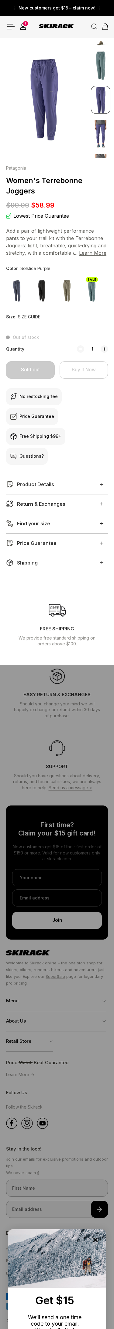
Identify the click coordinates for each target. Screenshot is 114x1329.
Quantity (15, 348)
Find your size (33, 523)
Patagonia (16, 168)
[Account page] (23, 26)
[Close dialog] (95, 1240)
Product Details (35, 484)
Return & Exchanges (41, 504)
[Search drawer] (92, 26)
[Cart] (103, 26)
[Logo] (57, 26)
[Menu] (11, 26)
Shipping (27, 563)
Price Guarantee (37, 543)
